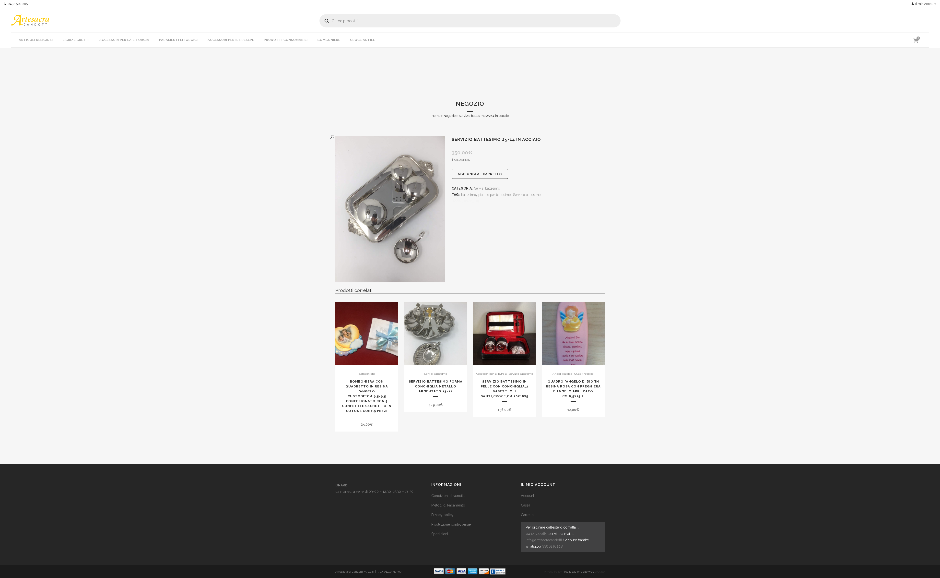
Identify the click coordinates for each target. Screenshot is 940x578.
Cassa (525, 505)
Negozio (450, 116)
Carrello (527, 515)
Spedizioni (439, 534)
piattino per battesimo (494, 195)
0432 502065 (17, 4)
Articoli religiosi (562, 373)
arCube (600, 571)
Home (436, 116)
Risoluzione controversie (451, 524)
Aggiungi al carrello (480, 174)
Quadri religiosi (584, 373)
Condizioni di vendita (448, 496)
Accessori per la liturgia (491, 373)
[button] (385, 137)
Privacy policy (442, 515)
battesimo (468, 195)
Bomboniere (367, 373)
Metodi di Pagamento (448, 505)
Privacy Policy (553, 571)
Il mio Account (925, 4)
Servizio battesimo (526, 195)
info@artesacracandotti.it (545, 540)
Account (527, 496)
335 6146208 (552, 546)
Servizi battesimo (487, 188)
